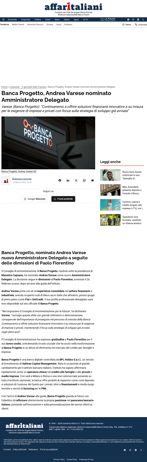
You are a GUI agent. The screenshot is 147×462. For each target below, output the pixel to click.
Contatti (7, 449)
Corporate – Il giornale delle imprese (28, 87)
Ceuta (58, 24)
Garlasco (68, 24)
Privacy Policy (59, 460)
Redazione (33, 449)
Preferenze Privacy (86, 460)
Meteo (128, 24)
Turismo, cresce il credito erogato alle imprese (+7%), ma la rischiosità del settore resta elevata (133, 205)
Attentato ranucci (35, 24)
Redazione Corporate (22, 179)
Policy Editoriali (19, 449)
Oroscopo (142, 24)
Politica (37, 19)
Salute (67, 19)
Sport (76, 19)
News (57, 19)
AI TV (85, 19)
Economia (12, 19)
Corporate (25, 19)
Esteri (47, 19)
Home (4, 87)
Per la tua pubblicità (49, 449)
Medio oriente (18, 24)
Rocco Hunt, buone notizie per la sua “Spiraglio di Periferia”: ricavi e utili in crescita (131, 175)
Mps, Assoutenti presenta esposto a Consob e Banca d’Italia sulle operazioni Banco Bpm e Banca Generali (132, 190)
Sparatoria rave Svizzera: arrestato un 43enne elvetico (131, 220)
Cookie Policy (72, 460)
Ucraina (49, 24)
